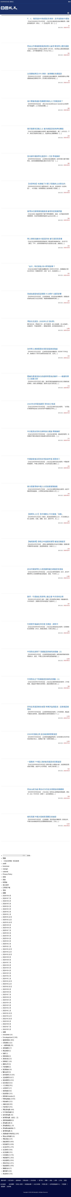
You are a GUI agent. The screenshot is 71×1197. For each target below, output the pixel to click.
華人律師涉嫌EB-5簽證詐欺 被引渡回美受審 (44, 239)
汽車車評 (6, 1107)
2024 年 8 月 (7, 960)
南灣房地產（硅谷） (9, 1117)
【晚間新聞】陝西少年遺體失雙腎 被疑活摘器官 (46, 542)
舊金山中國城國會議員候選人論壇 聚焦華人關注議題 (48, 46)
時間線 (5, 882)
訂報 (60, 1180)
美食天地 (6, 1163)
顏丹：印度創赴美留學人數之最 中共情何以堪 (45, 597)
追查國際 (11, 1184)
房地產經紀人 (7, 1125)
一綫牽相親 (6, 1045)
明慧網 (64, 1184)
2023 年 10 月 (7, 986)
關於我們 (3, 1180)
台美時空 (6, 1088)
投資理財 (6, 1093)
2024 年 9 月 (7, 957)
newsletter (6, 1034)
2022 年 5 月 (7, 1029)
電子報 (41, 1180)
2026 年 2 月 (7, 912)
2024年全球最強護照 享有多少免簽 (41, 404)
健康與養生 (6, 1040)
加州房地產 (6, 1115)
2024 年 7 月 (7, 962)
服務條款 (18, 1180)
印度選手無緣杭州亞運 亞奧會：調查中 (42, 624)
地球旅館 (6, 1091)
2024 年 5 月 (7, 968)
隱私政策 (25, 1180)
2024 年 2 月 (7, 976)
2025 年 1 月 (7, 946)
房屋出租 (6, 1058)
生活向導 (6, 1147)
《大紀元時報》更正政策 (11, 861)
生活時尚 (6, 1149)
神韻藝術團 (28, 1184)
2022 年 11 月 (7, 1016)
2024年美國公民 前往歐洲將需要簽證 (42, 734)
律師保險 (6, 1056)
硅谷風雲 (6, 1083)
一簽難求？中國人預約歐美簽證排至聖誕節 (44, 762)
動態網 (3, 1186)
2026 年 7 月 (7, 898)
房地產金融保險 (8, 1128)
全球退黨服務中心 (55, 1184)
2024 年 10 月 (7, 954)
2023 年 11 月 (7, 984)
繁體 (69, 1)
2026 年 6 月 (7, 901)
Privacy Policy (7, 874)
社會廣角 (6, 1155)
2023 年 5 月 (7, 1000)
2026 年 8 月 (7, 895)
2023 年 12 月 (7, 981)
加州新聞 (6, 1075)
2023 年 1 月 (7, 1010)
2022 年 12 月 (7, 1013)
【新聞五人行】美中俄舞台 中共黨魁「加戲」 (45, 514)
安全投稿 (33, 1180)
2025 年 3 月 (7, 941)
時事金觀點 (6, 1099)
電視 (4, 890)
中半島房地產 (7, 1112)
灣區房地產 (6, 1109)
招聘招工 (6, 1061)
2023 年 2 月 (7, 1008)
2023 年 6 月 (7, 997)
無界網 (9, 1186)
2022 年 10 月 (7, 1018)
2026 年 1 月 (7, 914)
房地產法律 (6, 1123)
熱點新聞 (6, 1141)
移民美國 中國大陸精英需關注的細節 (41, 817)
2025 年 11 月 (7, 919)
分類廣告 (6, 1043)
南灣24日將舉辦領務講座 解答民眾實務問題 (44, 211)
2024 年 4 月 (7, 970)
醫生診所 (6, 1072)
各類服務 (6, 1048)
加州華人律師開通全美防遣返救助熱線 (42, 349)
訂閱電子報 (6, 887)
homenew (6, 866)
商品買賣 (6, 1051)
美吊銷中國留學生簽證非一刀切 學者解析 (43, 156)
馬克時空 (6, 1174)
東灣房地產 (6, 1131)
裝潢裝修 (6, 1069)
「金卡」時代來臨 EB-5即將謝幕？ (41, 266)
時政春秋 (6, 1101)
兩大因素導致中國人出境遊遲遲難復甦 (42, 486)
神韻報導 (6, 1157)
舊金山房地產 (7, 1136)
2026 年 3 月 (7, 909)
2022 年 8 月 (7, 1024)
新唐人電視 (19, 1184)
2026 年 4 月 (7, 906)
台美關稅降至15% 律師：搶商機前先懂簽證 (44, 74)
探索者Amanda (8, 1096)
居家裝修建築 (7, 1120)
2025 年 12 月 (7, 917)
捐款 (4, 879)
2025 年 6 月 (7, 933)
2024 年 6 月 (7, 965)
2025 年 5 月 (7, 936)
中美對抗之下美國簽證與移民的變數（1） (43, 679)
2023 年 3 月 (7, 1005)
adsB (4, 863)
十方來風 (6, 1085)
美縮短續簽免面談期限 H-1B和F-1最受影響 (44, 294)
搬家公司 (6, 1064)
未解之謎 (6, 1104)
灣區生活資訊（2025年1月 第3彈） (41, 321)
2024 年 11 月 (7, 952)
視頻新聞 (6, 1165)
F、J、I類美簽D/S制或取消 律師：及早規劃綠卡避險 (48, 19)
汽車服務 (6, 1067)
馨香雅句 (6, 1171)
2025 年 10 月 (7, 922)
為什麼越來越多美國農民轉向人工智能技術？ (45, 101)
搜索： (29, 855)
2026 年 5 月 (7, 903)
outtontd (5, 871)
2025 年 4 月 (7, 938)
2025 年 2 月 (7, 944)
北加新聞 (6, 1077)
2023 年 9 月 (7, 989)
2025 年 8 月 (7, 927)
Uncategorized (7, 1037)
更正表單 (6, 885)
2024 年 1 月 (7, 978)
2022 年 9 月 (7, 1021)
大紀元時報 (37, 1184)
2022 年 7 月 (7, 1026)
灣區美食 (6, 1139)
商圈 (46, 1180)
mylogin (5, 869)
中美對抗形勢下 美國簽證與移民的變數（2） (45, 652)
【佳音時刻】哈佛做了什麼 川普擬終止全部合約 (46, 184)
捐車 (55, 1180)
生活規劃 (6, 1152)
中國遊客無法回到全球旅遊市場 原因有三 (43, 459)
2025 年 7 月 (7, 930)
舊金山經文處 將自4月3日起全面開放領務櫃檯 (45, 789)
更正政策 (11, 1180)
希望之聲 (44, 1184)
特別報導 (6, 1144)
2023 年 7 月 (7, 994)
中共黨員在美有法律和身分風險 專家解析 (43, 431)
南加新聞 (6, 1080)
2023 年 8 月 (7, 992)
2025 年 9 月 (7, 925)
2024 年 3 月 (7, 973)
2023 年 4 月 (7, 1002)
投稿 (4, 877)
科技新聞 (6, 1160)
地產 (4, 1053)
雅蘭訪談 (6, 1168)
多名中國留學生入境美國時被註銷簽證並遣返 (45, 569)
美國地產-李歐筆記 (9, 1133)
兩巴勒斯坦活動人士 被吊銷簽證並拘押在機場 (45, 129)
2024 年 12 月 (7, 949)
